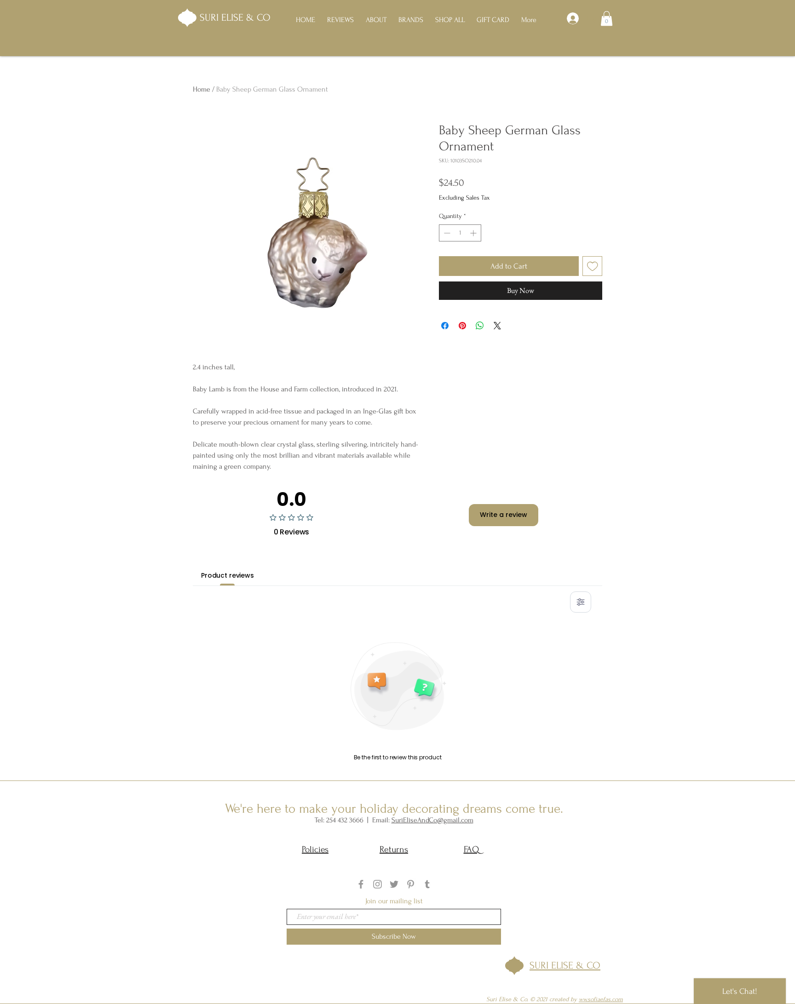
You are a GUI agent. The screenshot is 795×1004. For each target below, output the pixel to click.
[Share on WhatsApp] (479, 325)
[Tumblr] (427, 884)
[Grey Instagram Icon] (377, 884)
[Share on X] (497, 325)
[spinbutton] (460, 233)
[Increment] (474, 233)
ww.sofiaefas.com (601, 999)
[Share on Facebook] (444, 325)
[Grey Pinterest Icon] (410, 884)
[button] (606, 18)
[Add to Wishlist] (592, 266)
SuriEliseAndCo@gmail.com (432, 820)
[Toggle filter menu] (580, 602)
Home (201, 89)
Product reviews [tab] (227, 575)
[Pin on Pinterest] (462, 325)
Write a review (503, 514)
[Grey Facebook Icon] (361, 884)
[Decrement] (446, 233)
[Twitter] (394, 884)
